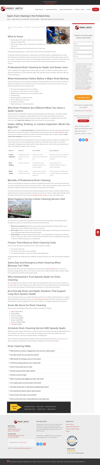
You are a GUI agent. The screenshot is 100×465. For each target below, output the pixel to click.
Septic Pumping (69, 424)
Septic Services (39, 9)
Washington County (30, 409)
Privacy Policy (40, 461)
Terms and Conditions (84, 89)
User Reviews (80, 453)
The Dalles (14, 324)
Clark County (40, 406)
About (82, 9)
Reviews (77, 9)
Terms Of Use (47, 461)
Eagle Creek (14, 311)
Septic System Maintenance (72, 426)
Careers (89, 9)
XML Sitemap (60, 461)
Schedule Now (83, 121)
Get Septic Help (83, 97)
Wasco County (51, 409)
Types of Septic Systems (66, 9)
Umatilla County (41, 409)
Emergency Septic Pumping (72, 429)
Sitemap (54, 461)
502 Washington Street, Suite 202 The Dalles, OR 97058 (16, 436)
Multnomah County (50, 406)
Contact (96, 9)
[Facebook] (80, 139)
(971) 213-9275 (50, 3)
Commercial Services (51, 9)
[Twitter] (83, 139)
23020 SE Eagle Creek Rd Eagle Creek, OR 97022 (14, 430)
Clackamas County (30, 406)
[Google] (86, 139)
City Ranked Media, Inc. (79, 461)
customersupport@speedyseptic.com (22, 448)
